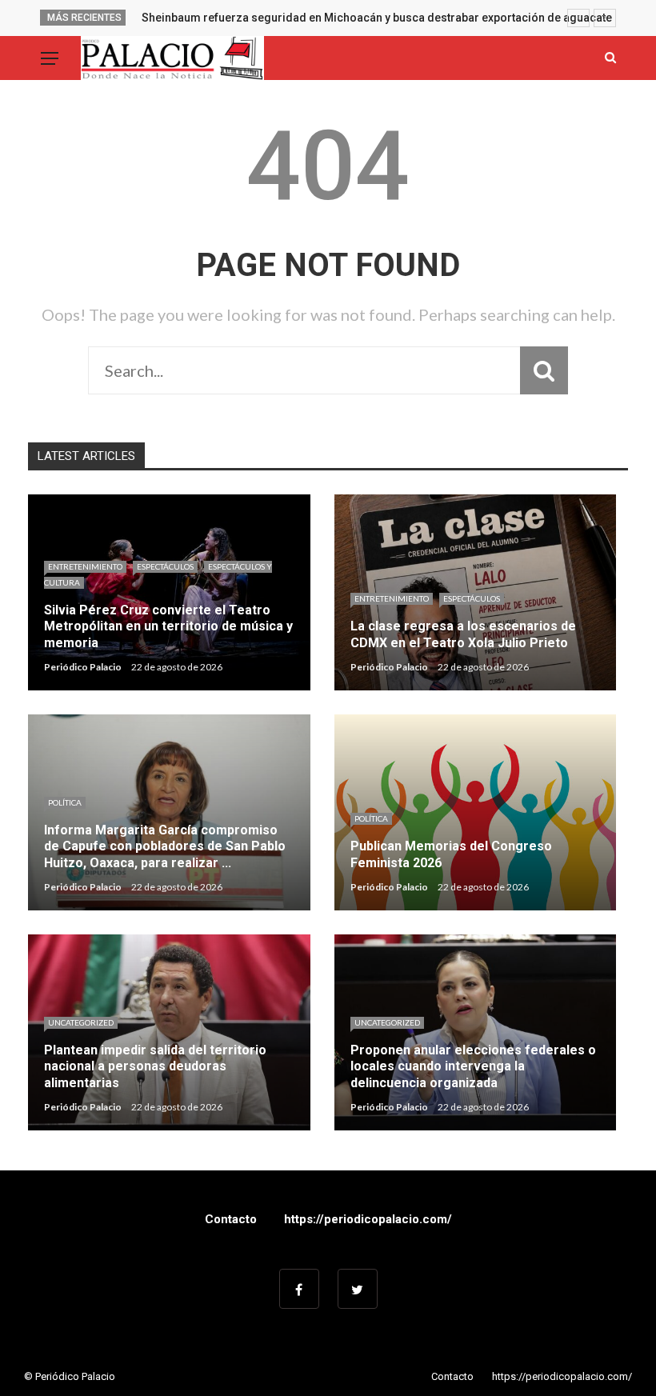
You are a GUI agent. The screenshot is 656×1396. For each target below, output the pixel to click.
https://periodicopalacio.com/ (368, 1219)
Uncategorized (81, 1022)
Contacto (231, 1219)
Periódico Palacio (83, 667)
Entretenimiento (85, 566)
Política (65, 802)
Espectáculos (165, 566)
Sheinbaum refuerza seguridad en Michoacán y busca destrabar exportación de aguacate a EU (389, 17)
